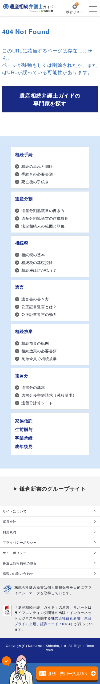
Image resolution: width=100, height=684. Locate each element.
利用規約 (9, 532)
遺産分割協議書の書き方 (43, 210)
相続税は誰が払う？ (39, 270)
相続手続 (24, 154)
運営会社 (9, 521)
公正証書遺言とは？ (39, 306)
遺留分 (21, 375)
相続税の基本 (33, 254)
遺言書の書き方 (35, 299)
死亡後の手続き (35, 181)
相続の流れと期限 (37, 166)
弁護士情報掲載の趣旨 (20, 563)
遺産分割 (24, 199)
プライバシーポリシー (20, 542)
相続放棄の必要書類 (39, 350)
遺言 (19, 287)
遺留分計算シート (37, 402)
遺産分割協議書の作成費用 (45, 218)
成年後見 (24, 446)
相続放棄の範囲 (35, 343)
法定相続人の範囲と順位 (43, 226)
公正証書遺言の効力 (39, 314)
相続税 (21, 243)
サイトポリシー (15, 552)
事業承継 (24, 438)
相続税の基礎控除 (37, 262)
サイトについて (15, 511)
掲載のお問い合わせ (18, 573)
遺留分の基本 (33, 387)
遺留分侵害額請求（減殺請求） (49, 395)
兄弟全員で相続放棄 (39, 358)
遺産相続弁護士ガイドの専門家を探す (50, 99)
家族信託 (24, 421)
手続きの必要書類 (37, 174)
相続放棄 (24, 331)
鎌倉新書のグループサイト (52, 488)
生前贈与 (24, 429)
